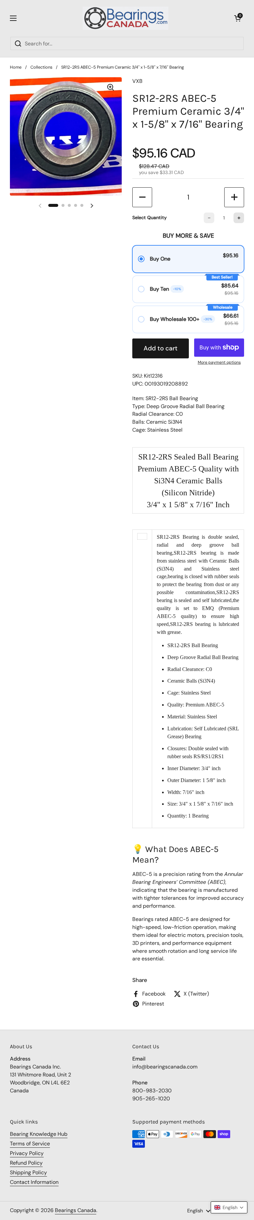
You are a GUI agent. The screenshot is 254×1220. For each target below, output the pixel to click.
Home (15, 67)
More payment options (219, 362)
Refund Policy (26, 1162)
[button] (237, 18)
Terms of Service (30, 1143)
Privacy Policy (27, 1153)
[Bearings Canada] (125, 18)
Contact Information (34, 1182)
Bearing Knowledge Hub (38, 1133)
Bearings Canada (75, 1210)
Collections (41, 67)
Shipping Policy (28, 1172)
